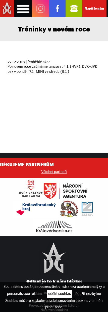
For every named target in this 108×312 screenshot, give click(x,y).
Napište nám (94, 8)
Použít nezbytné (88, 293)
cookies (44, 286)
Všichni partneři (54, 171)
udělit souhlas (59, 293)
